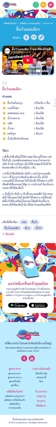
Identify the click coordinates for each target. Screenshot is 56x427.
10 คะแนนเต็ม (15, 407)
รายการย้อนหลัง (41, 368)
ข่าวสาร (41, 401)
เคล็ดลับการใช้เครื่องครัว (14, 400)
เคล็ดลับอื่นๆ (14, 403)
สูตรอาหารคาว (14, 373)
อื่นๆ (41, 381)
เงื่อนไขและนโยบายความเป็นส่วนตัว (28, 419)
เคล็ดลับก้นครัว (10, 23)
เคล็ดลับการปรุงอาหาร (14, 396)
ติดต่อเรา (41, 405)
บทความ (41, 396)
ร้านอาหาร (41, 391)
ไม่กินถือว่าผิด (41, 373)
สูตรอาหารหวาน (15, 377)
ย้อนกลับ (10, 234)
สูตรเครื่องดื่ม (14, 381)
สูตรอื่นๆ (15, 385)
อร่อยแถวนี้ (41, 377)
